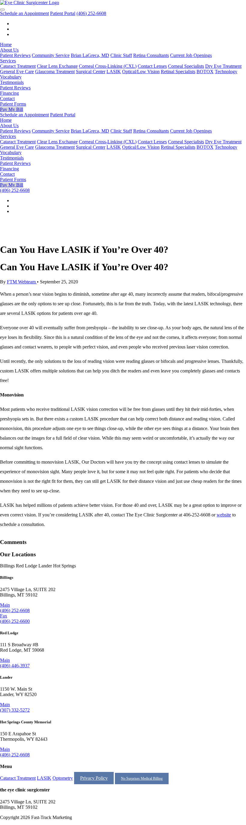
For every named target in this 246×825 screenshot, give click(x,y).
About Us (9, 49)
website (224, 514)
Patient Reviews (15, 55)
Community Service (51, 55)
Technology (226, 71)
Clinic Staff (121, 55)
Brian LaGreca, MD (90, 55)
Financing (9, 93)
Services (8, 60)
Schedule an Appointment (24, 13)
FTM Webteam (22, 281)
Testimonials (12, 82)
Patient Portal (62, 13)
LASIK (113, 71)
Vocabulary (11, 76)
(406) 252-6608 (91, 13)
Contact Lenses (152, 66)
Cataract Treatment (18, 66)
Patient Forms (13, 103)
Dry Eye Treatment (223, 66)
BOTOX (205, 71)
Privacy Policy (94, 778)
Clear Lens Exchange (57, 66)
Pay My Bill (11, 109)
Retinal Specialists (178, 71)
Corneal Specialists (186, 66)
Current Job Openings (191, 55)
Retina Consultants (151, 55)
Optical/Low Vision (141, 71)
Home (6, 44)
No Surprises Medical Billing (142, 778)
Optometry (62, 778)
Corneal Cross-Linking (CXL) (107, 66)
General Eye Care (17, 71)
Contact (7, 98)
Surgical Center (90, 71)
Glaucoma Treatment (55, 71)
